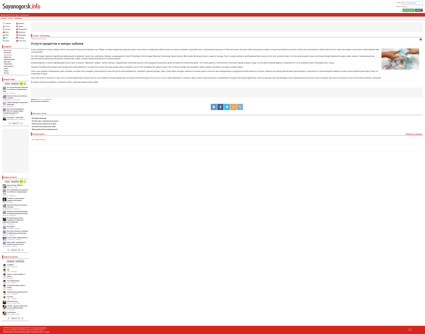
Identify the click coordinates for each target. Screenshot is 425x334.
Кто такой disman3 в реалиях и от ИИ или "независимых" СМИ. (15, 89)
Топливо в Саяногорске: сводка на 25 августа (15, 199)
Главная (3, 18)
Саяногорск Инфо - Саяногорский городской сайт (72, 6)
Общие (7, 83)
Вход (17, 15)
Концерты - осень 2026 (15, 117)
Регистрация (408, 10)
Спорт (6, 68)
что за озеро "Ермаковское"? (17, 238)
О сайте (47, 332)
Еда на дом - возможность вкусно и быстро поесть (16, 243)
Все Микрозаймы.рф (39, 118)
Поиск (7, 41)
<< (9, 123)
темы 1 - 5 (15, 123)
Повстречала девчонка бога (17, 292)
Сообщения (10, 261)
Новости (21, 23)
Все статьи (8, 50)
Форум (21, 26)
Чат (6, 38)
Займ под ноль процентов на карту (44, 124)
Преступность (9, 66)
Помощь (21, 38)
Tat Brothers (11, 312)
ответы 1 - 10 (15, 250)
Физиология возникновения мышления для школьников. (17, 212)
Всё (21, 83)
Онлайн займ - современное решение (45, 121)
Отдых (6, 71)
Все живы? (11, 227)
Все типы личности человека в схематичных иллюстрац (17, 232)
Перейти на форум (414, 134)
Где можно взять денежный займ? (44, 126)
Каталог (8, 29)
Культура (7, 62)
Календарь (22, 35)
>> (21, 123)
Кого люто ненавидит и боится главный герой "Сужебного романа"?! (13, 111)
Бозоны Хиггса (12, 301)
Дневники (22, 32)
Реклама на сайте (37, 332)
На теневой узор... (13, 281)
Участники (22, 41)
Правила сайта (8, 332)
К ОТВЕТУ (10, 265)
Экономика (18, 18)
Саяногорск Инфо (18, 328)
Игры (7, 35)
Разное (6, 73)
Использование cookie (22, 332)
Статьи (10, 18)
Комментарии (20, 261)
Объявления (23, 29)
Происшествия (9, 59)
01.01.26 (10, 297)
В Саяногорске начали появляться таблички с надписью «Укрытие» (13, 220)
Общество (7, 57)
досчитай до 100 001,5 (15, 185)
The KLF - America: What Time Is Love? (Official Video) (17, 307)
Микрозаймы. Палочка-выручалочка (45, 129)
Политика (7, 53)
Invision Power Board (39, 328)
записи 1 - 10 (15, 318)
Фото (7, 32)
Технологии (8, 64)
